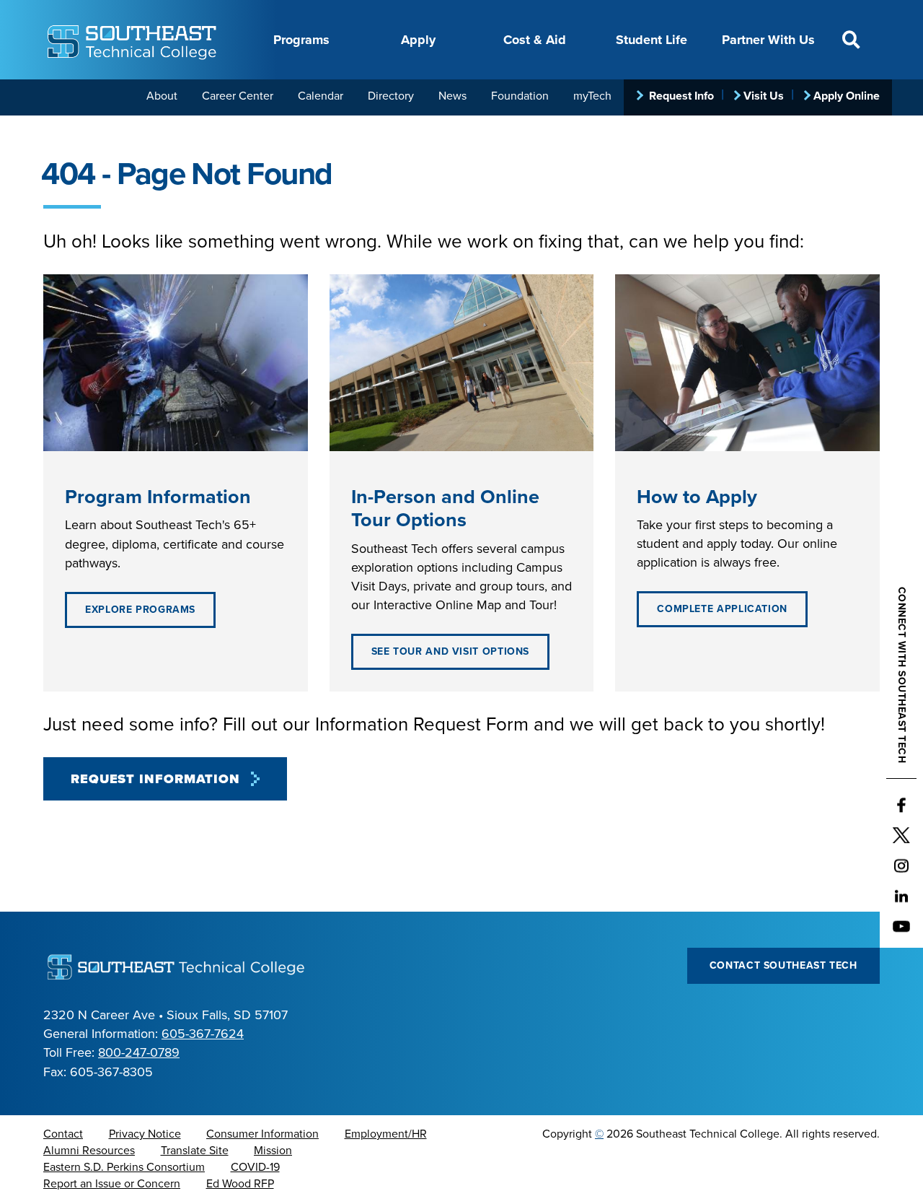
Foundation (520, 96)
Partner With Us (768, 40)
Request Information (155, 779)
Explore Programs (140, 609)
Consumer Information (262, 1134)
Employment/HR (386, 1134)
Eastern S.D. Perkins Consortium (124, 1167)
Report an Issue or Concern (111, 1184)
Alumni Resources (89, 1150)
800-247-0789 (139, 1052)
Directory (391, 96)
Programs (301, 40)
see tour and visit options (450, 651)
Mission (273, 1150)
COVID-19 (255, 1167)
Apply (418, 40)
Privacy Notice (145, 1134)
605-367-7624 (203, 1034)
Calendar (320, 96)
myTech (592, 96)
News (452, 96)
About (161, 96)
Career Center (237, 96)
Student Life (651, 40)
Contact (63, 1134)
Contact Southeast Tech (783, 965)
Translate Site (195, 1150)
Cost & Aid (534, 40)
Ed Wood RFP (240, 1184)
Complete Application (722, 609)
